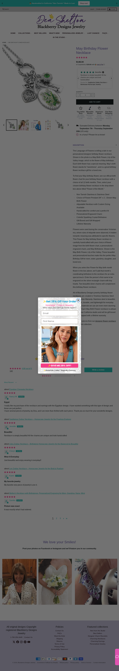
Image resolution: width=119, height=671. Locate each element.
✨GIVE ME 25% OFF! (59, 365)
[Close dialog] (78, 300)
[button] (59, 344)
